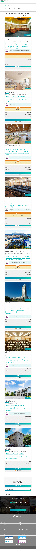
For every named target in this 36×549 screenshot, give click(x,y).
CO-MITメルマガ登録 (22, 534)
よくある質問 (3, 534)
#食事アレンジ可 (13, 362)
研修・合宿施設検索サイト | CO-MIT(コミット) (18, 518)
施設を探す (20, 522)
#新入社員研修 (8, 313)
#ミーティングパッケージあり (10, 46)
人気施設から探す (3, 527)
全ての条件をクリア (7, 10)
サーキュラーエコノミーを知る (23, 529)
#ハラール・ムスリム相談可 (23, 44)
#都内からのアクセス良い (20, 360)
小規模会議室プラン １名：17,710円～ (18, 56)
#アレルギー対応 (22, 96)
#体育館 (26, 99)
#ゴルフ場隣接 (14, 203)
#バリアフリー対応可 (9, 99)
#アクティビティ (16, 96)
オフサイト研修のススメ (4, 529)
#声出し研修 (7, 101)
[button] (17, 36)
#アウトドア (11, 96)
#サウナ (13, 308)
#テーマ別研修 (15, 44)
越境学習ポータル (21, 527)
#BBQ (7, 96)
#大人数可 (7, 154)
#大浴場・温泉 (23, 408)
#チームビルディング (9, 44)
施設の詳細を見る (18, 66)
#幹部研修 (13, 360)
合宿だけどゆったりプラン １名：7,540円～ (18, 163)
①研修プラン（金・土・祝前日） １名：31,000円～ (18, 215)
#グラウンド (21, 256)
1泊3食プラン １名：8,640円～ (18, 110)
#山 (29, 205)
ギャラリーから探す (22, 524)
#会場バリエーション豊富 (19, 46)
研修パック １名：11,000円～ (17, 268)
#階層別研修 (7, 362)
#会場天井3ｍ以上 (20, 99)
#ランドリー (15, 99)
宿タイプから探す (3, 524)
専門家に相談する (18, 485)
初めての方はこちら (4, 522)
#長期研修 (27, 360)
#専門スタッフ (26, 46)
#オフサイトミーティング (9, 151)
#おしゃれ (16, 256)
